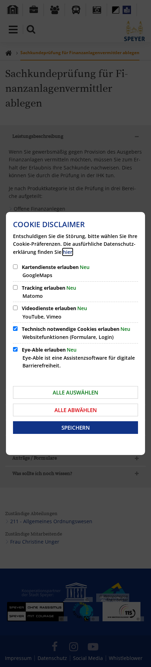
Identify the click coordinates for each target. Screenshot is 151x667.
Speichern (75, 427)
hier (67, 252)
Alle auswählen (75, 392)
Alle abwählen (75, 409)
